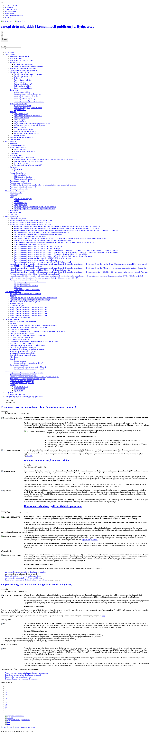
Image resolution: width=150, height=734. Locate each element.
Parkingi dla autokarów (18, 173)
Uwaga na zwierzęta (21, 163)
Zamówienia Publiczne (13, 292)
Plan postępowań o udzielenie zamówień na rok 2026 (28, 315)
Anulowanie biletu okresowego (25, 131)
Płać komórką (14, 211)
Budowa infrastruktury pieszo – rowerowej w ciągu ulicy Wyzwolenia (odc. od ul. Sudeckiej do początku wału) (53, 256)
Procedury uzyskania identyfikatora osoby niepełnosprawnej (35, 207)
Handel (12, 359)
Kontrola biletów (20, 127)
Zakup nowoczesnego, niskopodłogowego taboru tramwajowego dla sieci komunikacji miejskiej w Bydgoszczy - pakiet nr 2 (57, 228)
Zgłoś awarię (18, 391)
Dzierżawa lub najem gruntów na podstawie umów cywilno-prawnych (34, 325)
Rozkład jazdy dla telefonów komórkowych (29, 66)
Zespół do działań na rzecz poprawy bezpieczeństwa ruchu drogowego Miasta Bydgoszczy (45, 159)
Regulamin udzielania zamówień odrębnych (25, 302)
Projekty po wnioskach (22, 284)
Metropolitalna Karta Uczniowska (21, 137)
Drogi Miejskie (10, 141)
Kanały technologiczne (18, 218)
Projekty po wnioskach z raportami (26, 286)
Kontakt (8, 17)
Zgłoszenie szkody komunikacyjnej (22, 339)
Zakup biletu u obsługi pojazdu (25, 100)
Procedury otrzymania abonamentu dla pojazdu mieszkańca (34, 209)
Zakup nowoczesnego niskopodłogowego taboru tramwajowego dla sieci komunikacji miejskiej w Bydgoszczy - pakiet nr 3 (57, 226)
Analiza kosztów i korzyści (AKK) (22, 60)
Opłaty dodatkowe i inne (22, 86)
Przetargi (13, 296)
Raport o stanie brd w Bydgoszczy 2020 (28, 165)
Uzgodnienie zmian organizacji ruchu (23, 355)
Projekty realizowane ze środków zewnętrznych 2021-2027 (30, 224)
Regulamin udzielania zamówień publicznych (25, 294)
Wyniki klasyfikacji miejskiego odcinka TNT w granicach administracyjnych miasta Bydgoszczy (43, 185)
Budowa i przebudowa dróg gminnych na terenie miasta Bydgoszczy (38, 234)
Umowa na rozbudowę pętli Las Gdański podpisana (53, 506)
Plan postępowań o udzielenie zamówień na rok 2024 (28, 311)
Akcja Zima (9, 393)
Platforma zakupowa (17, 304)
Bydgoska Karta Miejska (18, 104)
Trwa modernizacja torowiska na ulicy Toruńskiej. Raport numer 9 (39, 407)
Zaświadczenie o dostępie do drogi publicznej (30, 367)
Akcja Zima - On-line (17, 395)
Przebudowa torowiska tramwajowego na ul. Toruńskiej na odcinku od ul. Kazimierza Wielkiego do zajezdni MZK (54, 242)
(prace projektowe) (23, 578)
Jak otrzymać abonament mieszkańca (22, 353)
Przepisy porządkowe (21, 118)
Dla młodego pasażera (17, 135)
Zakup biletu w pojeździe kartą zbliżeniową (29, 102)
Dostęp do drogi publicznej (19, 365)
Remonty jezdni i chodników (20, 189)
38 (6, 706)
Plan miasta (14, 153)
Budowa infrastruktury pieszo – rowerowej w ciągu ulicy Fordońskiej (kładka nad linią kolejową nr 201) (50, 254)
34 (6, 698)
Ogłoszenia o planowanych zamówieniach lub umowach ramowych (33, 298)
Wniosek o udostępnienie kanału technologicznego (27, 345)
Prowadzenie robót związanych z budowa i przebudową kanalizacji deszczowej (37, 331)
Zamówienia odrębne (17, 306)
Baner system (14, 167)
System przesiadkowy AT (23, 84)
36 (6, 702)
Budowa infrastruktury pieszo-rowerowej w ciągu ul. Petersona (36, 260)
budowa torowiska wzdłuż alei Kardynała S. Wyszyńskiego (26, 580)
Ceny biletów (10, 13)
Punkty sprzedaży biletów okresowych (27, 94)
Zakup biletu (14, 90)
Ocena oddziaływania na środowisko (27, 290)
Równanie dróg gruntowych (19, 181)
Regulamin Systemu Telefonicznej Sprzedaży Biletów (32, 124)
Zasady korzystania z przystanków (22, 337)
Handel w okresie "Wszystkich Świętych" (28, 363)
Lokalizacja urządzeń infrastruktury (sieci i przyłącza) (28, 327)
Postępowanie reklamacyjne (23, 129)
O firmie (12, 385)
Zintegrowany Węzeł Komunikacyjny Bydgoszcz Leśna (24, 396)
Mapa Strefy (14, 195)
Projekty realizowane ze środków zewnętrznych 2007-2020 (30, 222)
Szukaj (3, 46)
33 (6, 696)
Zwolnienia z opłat (20, 203)
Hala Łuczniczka (20, 175)
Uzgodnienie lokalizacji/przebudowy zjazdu (29, 369)
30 (6, 690)
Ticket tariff (18, 78)
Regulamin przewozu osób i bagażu (26, 133)
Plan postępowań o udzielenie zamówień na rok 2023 (28, 309)
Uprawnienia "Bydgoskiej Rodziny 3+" (28, 116)
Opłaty (12, 197)
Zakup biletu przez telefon (23, 98)
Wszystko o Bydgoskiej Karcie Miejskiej (28, 108)
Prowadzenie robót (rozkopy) (20, 329)
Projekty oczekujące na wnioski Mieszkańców (30, 282)
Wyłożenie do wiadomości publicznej (23, 280)
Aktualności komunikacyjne (19, 56)
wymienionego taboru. (90, 540)
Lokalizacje (18, 169)
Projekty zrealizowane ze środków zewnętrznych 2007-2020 (31, 220)
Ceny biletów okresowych (23, 76)
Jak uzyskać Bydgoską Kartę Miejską (23, 321)
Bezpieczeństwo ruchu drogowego (22, 157)
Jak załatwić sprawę (12, 319)
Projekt (16, 171)
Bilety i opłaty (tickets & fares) (20, 72)
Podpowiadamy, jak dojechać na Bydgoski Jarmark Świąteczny (36, 584)
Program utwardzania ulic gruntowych (23, 187)
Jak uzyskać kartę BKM (22, 106)
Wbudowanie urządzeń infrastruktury (22, 333)
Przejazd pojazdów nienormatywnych (23, 347)
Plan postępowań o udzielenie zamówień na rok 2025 (28, 313)
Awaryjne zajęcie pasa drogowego (21, 343)
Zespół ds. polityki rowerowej (24, 151)
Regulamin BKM (20, 110)
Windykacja (14, 357)
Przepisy (13, 112)
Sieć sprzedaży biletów (22, 92)
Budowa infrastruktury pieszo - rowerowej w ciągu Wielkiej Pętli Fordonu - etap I (42, 262)
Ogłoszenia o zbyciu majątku (20, 317)
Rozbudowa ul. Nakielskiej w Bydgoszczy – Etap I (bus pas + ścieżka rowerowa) (42, 240)
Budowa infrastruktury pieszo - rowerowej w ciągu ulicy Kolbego (37, 248)
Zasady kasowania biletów (23, 88)
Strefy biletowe (19, 82)
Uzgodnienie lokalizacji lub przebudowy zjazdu (26, 373)
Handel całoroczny (20, 361)
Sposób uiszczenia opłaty (23, 199)
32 (6, 694)
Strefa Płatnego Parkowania (14, 191)
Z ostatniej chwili (11, 9)
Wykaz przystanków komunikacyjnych (23, 70)
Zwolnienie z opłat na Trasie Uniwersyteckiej (29, 125)
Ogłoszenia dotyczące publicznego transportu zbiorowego (30, 300)
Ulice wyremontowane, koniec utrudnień (47, 460)
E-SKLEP (13, 215)
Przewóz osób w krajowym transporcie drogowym (27, 335)
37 (6, 704)
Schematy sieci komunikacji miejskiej (23, 68)
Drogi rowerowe (20, 149)
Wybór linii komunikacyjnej (23, 64)
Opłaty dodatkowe (20, 205)
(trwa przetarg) (22, 576)
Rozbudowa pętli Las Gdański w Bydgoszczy (30, 236)
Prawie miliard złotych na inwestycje (18, 677)
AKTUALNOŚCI (11, 5)
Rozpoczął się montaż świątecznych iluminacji (21, 679)
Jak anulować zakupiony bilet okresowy (23, 351)
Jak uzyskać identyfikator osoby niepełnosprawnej (27, 349)
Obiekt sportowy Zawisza (23, 177)
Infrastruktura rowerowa (18, 147)
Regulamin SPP (15, 213)
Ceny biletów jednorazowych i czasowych (28, 74)
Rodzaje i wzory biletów (22, 80)
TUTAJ (29, 456)
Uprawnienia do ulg (21, 114)
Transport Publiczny (12, 54)
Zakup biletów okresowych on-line (26, 96)
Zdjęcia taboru (15, 139)
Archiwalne (18, 288)
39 (6, 708)
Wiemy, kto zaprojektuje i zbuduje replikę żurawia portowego (26, 673)
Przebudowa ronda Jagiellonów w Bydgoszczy (30, 244)
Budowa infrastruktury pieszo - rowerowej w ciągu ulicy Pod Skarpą (38, 246)
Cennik (16, 201)
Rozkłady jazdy (10, 11)
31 (6, 692)
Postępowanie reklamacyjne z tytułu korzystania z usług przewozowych (34, 341)
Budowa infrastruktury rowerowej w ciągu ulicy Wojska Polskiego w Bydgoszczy (42, 258)
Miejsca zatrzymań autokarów (24, 179)
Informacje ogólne (16, 58)
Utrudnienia (9, 7)
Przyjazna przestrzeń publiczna (20, 183)
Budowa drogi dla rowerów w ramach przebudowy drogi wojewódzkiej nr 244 (41, 232)
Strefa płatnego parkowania (14, 15)
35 (6, 700)
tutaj (103, 616)
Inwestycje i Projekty (12, 216)
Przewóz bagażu (19, 120)
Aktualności (9, 52)
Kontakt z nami (19, 389)
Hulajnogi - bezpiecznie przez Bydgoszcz (28, 161)
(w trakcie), (25, 572)
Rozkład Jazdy (15, 62)
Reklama (13, 323)
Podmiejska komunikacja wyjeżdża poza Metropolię (23, 675)
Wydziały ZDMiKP (21, 387)
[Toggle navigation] (2, 2)
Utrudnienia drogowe (17, 145)
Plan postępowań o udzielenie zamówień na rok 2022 (28, 307)
